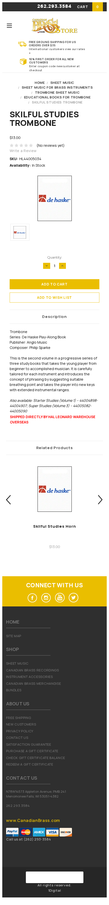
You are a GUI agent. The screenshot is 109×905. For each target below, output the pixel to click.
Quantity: (54, 257)
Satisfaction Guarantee (28, 744)
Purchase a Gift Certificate (32, 751)
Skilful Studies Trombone (57, 102)
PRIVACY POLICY (20, 731)
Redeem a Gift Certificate (29, 764)
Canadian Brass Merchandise (33, 683)
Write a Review (23, 150)
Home (40, 82)
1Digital (54, 890)
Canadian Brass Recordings (32, 670)
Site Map (13, 636)
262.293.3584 (54, 7)
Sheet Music (62, 82)
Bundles (14, 690)
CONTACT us (17, 737)
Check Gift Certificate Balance (35, 757)
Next (100, 499)
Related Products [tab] (54, 447)
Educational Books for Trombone (57, 97)
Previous (8, 499)
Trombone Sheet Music (57, 92)
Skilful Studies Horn (54, 526)
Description (54, 316)
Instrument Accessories (29, 676)
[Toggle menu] (9, 25)
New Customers (21, 724)
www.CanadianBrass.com (33, 820)
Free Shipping (18, 717)
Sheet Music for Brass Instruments (57, 87)
